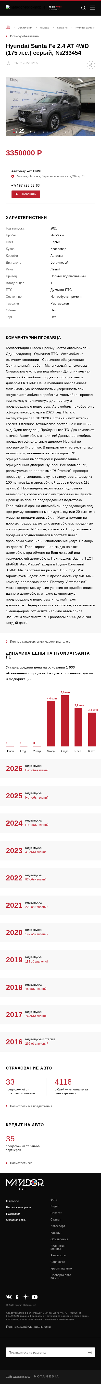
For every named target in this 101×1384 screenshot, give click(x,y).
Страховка (57, 1261)
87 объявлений (36, 879)
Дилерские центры (57, 1247)
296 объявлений (36, 1043)
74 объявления (36, 1016)
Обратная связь (16, 1219)
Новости (56, 1213)
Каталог (56, 1232)
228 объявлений (36, 907)
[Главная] (8, 27)
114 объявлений (36, 961)
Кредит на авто (61, 1268)
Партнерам (13, 1213)
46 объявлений (36, 989)
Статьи (55, 1219)
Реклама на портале (18, 1207)
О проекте (12, 1201)
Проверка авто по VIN (60, 1276)
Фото (54, 1199)
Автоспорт (57, 1226)
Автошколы (58, 1255)
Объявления (59, 1239)
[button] (89, 131)
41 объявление (36, 852)
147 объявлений (36, 934)
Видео (54, 1206)
